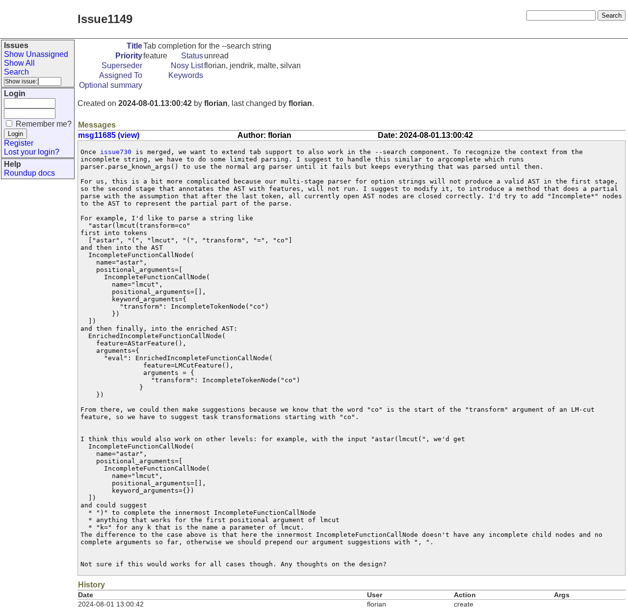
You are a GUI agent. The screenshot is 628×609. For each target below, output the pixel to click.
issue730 (115, 152)
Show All (19, 63)
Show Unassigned (36, 54)
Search (16, 72)
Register (18, 143)
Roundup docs (29, 173)
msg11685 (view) (108, 135)
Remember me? (44, 124)
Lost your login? (31, 152)
